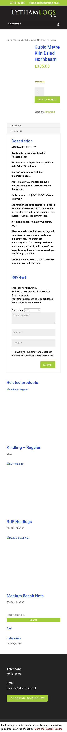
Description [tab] (16, 125)
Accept (49, 729)
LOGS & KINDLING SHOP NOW (27, 698)
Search (34, 619)
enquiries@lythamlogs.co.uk (21, 688)
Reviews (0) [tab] (16, 131)
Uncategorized (14, 643)
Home (9, 40)
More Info (40, 729)
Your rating (18, 310)
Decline (58, 729)
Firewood (18, 40)
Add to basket (47, 99)
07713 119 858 (17, 3)
